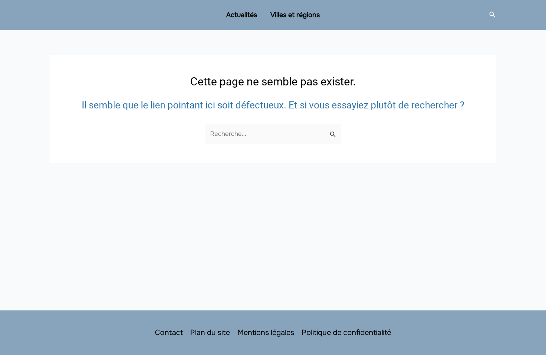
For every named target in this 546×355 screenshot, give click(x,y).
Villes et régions (295, 15)
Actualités (241, 15)
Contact (169, 332)
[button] (492, 15)
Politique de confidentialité (346, 332)
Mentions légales (265, 332)
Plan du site (210, 332)
